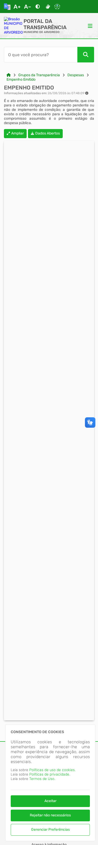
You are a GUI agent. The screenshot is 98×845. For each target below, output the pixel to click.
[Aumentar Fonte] (17, 6)
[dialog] (50, 782)
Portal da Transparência (45, 24)
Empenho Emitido (21, 79)
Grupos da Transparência (39, 75)
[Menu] (90, 25)
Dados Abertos (47, 133)
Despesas (75, 75)
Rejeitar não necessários (50, 815)
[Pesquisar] (85, 54)
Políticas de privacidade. (49, 774)
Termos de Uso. (42, 779)
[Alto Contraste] (37, 6)
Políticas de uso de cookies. (52, 770)
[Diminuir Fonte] (27, 6)
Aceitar (50, 801)
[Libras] (48, 6)
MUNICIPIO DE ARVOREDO (42, 32)
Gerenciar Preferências (50, 829)
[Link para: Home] (9, 75)
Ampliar (17, 133)
